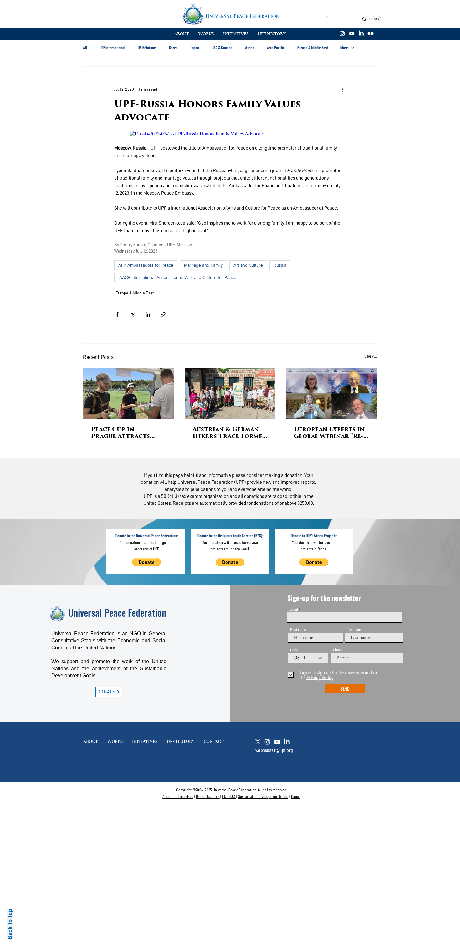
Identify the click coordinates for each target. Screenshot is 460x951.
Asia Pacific (276, 47)
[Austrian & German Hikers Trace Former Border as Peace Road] (230, 393)
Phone (337, 650)
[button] (206, 34)
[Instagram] (342, 33)
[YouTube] (352, 33)
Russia (279, 265)
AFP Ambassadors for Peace (145, 265)
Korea (173, 47)
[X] (257, 741)
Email (293, 609)
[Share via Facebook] (117, 314)
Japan (194, 47)
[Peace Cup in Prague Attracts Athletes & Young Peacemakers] (128, 393)
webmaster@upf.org (274, 750)
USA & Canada (222, 47)
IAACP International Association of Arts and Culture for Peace (177, 277)
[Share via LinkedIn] (148, 314)
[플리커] (370, 33)
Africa (249, 47)
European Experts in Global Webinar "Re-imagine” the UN (329, 433)
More (344, 47)
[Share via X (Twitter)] (132, 314)
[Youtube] (277, 741)
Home (295, 796)
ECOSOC (228, 796)
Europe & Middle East (312, 47)
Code (294, 650)
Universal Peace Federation (117, 613)
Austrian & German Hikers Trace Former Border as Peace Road (229, 433)
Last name (354, 629)
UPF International (112, 47)
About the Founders (177, 796)
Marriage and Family (203, 265)
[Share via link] (163, 314)
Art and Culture (248, 265)
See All (370, 356)
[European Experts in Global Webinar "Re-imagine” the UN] (331, 393)
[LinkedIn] (361, 33)
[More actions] (342, 89)
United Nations (207, 796)
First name (298, 629)
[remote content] (230, 134)
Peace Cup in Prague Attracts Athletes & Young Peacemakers (121, 433)
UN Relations (147, 47)
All (85, 47)
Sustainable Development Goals (263, 796)
